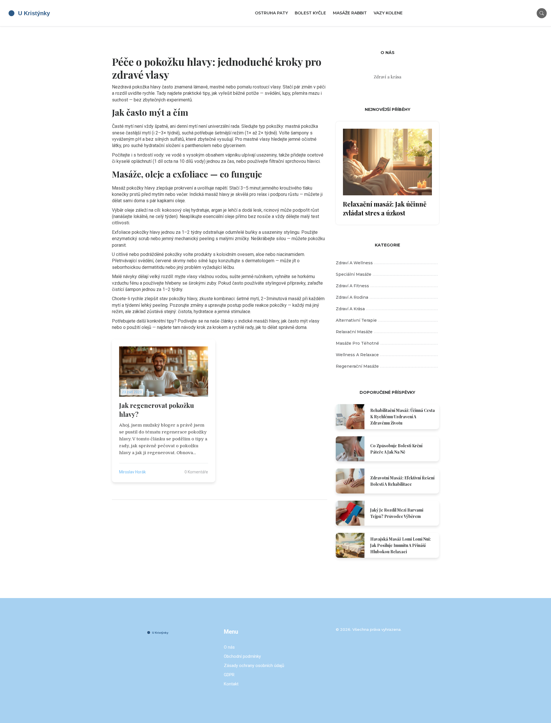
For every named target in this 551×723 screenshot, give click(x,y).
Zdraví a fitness (352, 285)
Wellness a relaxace (357, 354)
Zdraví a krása (350, 308)
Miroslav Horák (132, 472)
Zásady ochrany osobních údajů (254, 665)
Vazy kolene (388, 13)
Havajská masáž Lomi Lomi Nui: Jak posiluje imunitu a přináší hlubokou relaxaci (400, 545)
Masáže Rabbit (350, 13)
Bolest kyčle (310, 13)
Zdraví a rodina (352, 297)
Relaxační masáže (354, 331)
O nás (229, 647)
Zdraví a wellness (354, 262)
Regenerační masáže (357, 366)
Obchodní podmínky (242, 656)
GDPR (229, 674)
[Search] (542, 13)
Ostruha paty (271, 13)
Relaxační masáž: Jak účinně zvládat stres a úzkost (384, 208)
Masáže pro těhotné (357, 343)
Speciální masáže (353, 274)
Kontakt (231, 684)
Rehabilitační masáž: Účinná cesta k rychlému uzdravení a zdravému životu (402, 417)
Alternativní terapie (356, 320)
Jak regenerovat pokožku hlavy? (156, 410)
